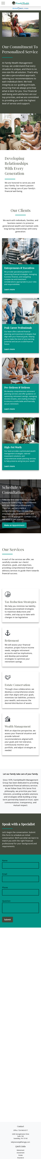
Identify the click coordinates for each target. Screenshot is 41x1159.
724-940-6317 (23, 1130)
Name (4, 860)
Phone (5, 887)
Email (4, 874)
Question (6, 901)
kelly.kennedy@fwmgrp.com (20, 1142)
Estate (20, 1155)
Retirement (20, 1150)
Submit (7, 919)
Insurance (20, 1158)
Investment (20, 1153)
